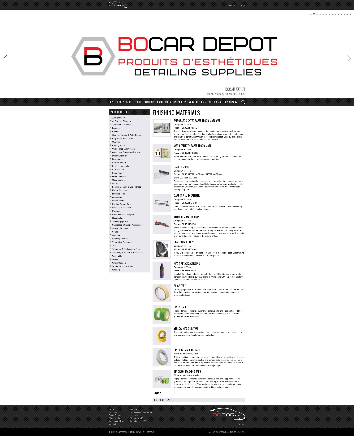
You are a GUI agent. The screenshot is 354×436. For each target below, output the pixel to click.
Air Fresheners (118, 117)
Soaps (115, 231)
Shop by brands (124, 102)
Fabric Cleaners (119, 162)
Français (242, 5)
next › (162, 400)
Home (111, 102)
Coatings (116, 141)
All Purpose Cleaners (121, 121)
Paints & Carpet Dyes (121, 204)
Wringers (116, 269)
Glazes (115, 183)
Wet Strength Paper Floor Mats (192, 145)
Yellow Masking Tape (186, 328)
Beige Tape (180, 285)
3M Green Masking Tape (187, 371)
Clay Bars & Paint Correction (124, 138)
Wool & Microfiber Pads (122, 266)
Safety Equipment (120, 221)
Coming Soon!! (118, 145)
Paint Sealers (118, 200)
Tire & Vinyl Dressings (122, 242)
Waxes (115, 259)
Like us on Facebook (119, 432)
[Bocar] (117, 5)
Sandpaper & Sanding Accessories (127, 224)
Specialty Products (120, 238)
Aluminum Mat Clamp (186, 217)
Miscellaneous (118, 193)
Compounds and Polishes (123, 148)
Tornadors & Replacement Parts (126, 249)
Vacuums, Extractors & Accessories (127, 252)
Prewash (116, 211)
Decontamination (119, 155)
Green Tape (180, 307)
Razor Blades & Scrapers (123, 214)
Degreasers (117, 159)
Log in (232, 5)
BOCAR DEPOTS (164, 102)
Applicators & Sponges (122, 124)
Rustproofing (117, 217)
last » (170, 400)
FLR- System (118, 169)
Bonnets (115, 128)
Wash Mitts (117, 255)
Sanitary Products (120, 228)
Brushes (115, 131)
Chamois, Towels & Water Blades (126, 135)
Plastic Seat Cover (185, 242)
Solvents (116, 235)
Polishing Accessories (121, 207)
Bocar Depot (114, 415)
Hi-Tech (187, 124)
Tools (114, 245)
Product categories (144, 102)
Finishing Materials (120, 166)
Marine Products (119, 190)
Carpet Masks (182, 167)
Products (113, 412)
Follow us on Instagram (143, 432)
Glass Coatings (119, 179)
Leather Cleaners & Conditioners (126, 186)
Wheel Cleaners (119, 262)
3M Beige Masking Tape (187, 350)
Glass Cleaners (119, 176)
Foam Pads (117, 173)
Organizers (117, 197)
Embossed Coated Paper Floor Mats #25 (197, 120)
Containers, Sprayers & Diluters (126, 152)
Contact (218, 102)
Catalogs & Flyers (116, 421)
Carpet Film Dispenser (187, 195)
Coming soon (231, 102)
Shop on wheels (116, 418)
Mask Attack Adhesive (187, 263)
